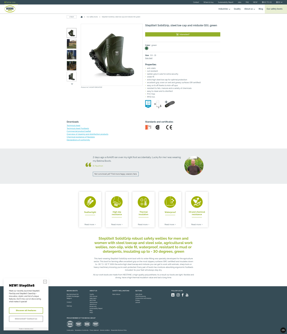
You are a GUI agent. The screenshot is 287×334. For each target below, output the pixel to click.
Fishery (137, 300)
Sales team (93, 298)
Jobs (239, 2)
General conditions (105, 330)
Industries (223, 9)
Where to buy (208, 2)
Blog (261, 9)
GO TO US (268, 2)
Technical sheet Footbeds (78, 128)
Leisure (137, 302)
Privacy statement (94, 330)
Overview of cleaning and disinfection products (87, 134)
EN (279, 2)
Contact (196, 2)
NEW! (255, 2)
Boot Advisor (116, 294)
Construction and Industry (143, 298)
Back (72, 17)
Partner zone (10, 2)
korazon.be (279, 332)
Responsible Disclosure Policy (119, 330)
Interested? (185, 34)
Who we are (93, 296)
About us (248, 9)
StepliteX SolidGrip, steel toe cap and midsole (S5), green (121, 17)
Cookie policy (70, 330)
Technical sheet (73, 125)
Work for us (93, 304)
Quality (237, 9)
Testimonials (93, 302)
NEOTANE (93, 300)
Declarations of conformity (78, 140)
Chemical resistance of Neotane (81, 137)
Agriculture (138, 294)
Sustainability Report (225, 2)
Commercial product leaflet (79, 131)
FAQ (247, 2)
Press (91, 312)
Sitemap (69, 306)
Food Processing (140, 296)
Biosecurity (93, 306)
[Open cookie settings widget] (283, 330)
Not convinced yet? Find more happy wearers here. (115, 174)
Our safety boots (275, 9)
